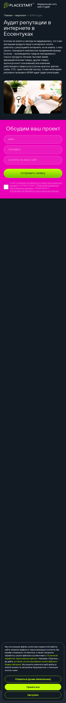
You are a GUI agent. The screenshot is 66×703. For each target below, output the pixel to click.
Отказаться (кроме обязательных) (33, 679)
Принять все (33, 687)
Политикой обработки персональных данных (31, 657)
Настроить (33, 695)
